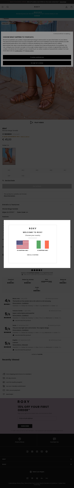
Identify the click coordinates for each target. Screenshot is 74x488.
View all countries (32, 255)
